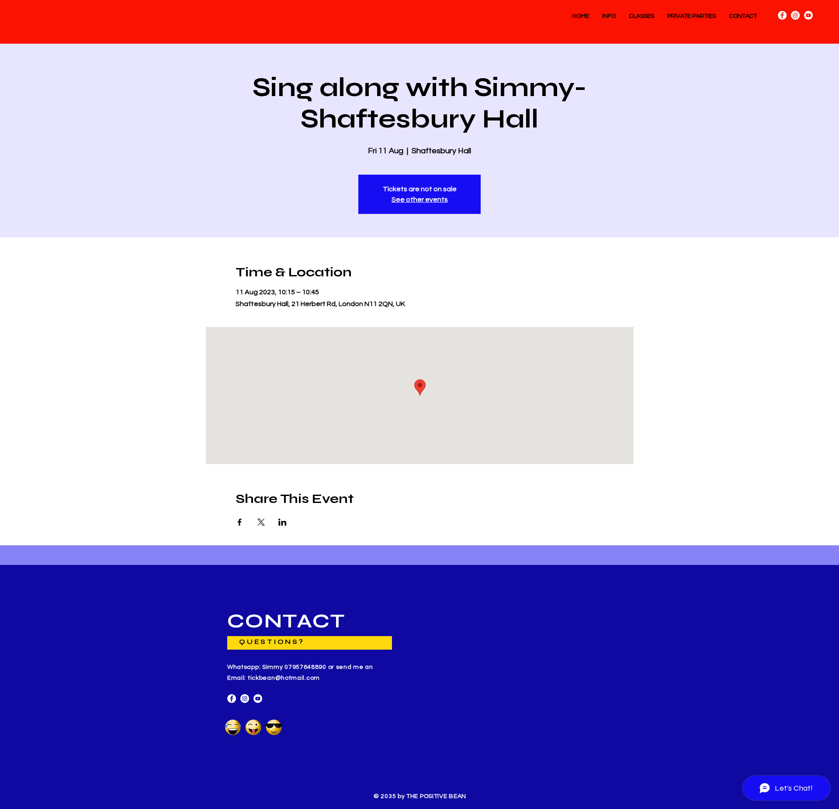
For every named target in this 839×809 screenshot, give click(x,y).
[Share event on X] (261, 522)
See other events (420, 199)
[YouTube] (808, 15)
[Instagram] (795, 15)
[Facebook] (782, 15)
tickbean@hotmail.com (284, 678)
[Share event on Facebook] (240, 522)
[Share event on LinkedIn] (282, 522)
